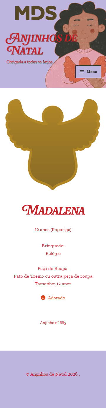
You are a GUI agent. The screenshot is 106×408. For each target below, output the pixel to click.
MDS (44, 13)
